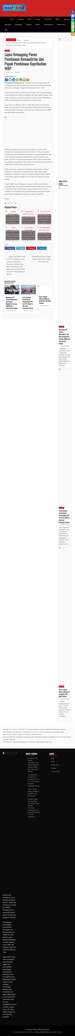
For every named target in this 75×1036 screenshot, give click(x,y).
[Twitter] (10, 79)
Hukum (57, 19)
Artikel (37, 24)
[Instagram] (20, 79)
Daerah (37, 19)
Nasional (20, 19)
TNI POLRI (47, 19)
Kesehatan (18, 24)
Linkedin (42, 248)
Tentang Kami (48, 24)
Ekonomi (66, 19)
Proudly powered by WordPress (23, 1032)
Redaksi (28, 24)
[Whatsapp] (17, 79)
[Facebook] (6, 79)
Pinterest (31, 248)
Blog (6, 30)
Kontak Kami (61, 24)
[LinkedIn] (13, 79)
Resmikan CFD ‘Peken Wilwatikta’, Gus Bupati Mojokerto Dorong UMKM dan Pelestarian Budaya (12, 302)
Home (12, 19)
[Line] (24, 79)
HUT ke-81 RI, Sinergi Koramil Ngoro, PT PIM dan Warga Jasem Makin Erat (27, 742)
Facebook (10, 248)
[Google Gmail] (73, 27)
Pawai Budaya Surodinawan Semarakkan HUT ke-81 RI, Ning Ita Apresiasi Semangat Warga (27, 302)
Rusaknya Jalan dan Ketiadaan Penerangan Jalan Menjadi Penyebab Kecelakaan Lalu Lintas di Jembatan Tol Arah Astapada (34, 808)
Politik (29, 19)
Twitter (21, 248)
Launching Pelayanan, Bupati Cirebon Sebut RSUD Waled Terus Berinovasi (41, 259)
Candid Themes (57, 1032)
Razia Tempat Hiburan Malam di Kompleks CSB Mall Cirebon (45, 299)
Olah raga (8, 24)
